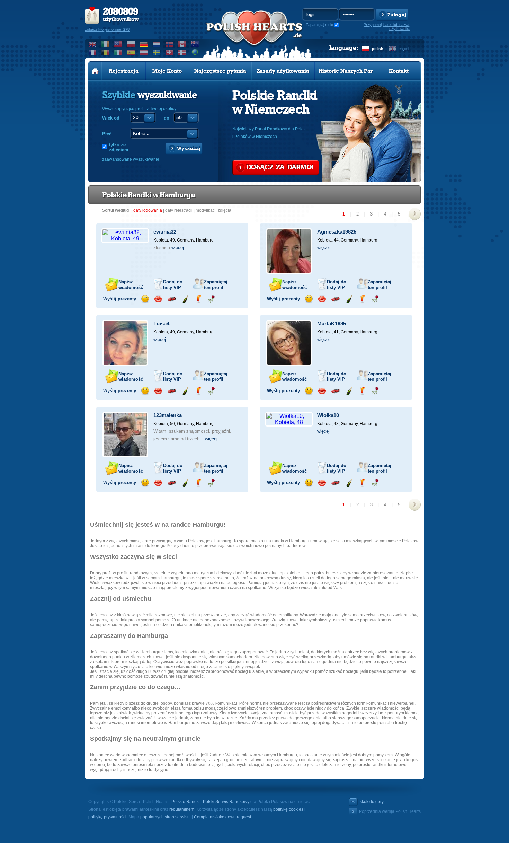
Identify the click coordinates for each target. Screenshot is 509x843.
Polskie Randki (185, 801)
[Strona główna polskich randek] (95, 71)
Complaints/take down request (222, 817)
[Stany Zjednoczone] (118, 44)
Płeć (106, 134)
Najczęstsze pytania (220, 71)
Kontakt (399, 71)
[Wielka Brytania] (92, 44)
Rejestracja (124, 71)
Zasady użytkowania (283, 71)
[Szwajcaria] (169, 52)
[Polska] (131, 44)
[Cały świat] (195, 52)
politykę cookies (288, 809)
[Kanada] (182, 44)
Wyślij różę (211, 299)
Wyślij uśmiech (145, 299)
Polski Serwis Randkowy (226, 801)
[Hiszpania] (131, 52)
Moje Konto (167, 71)
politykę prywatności (107, 817)
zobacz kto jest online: (107, 29)
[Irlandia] (105, 44)
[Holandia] (156, 44)
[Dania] (182, 52)
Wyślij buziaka (158, 299)
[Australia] (195, 44)
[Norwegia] (169, 44)
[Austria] (144, 52)
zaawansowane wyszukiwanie (130, 159)
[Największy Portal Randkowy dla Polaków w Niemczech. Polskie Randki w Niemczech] (254, 35)
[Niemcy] (144, 44)
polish (377, 48)
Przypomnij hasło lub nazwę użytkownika (387, 27)
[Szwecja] (156, 52)
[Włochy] (118, 52)
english (404, 48)
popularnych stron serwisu (165, 817)
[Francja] (92, 52)
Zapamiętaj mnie (319, 25)
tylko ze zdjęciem (118, 147)
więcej (177, 247)
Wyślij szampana (185, 299)
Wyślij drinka (198, 299)
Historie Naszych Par (346, 71)
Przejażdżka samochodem (171, 299)
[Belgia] (105, 52)
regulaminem (181, 809)
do (166, 118)
